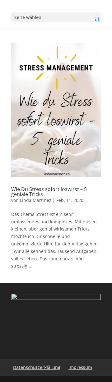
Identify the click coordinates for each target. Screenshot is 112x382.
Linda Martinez (35, 200)
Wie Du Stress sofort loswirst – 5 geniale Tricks (49, 192)
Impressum (80, 367)
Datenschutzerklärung (36, 367)
